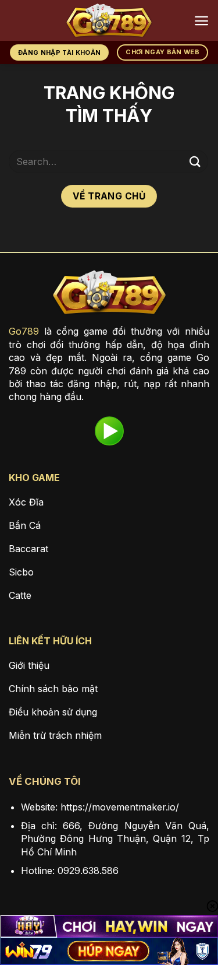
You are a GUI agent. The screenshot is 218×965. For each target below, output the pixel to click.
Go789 (24, 331)
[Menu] (201, 20)
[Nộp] (195, 161)
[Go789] (109, 20)
